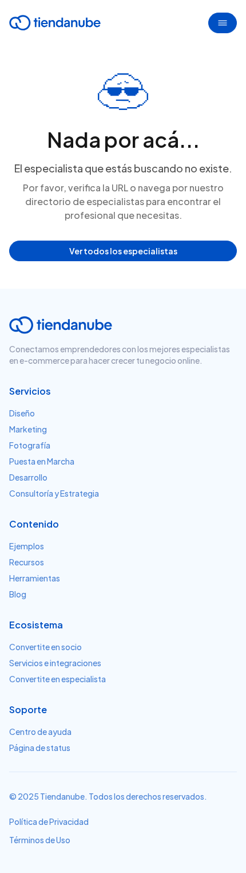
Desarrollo (28, 477)
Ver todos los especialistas (123, 251)
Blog (17, 594)
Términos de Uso (39, 840)
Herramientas (34, 578)
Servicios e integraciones (55, 663)
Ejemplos (26, 546)
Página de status (39, 747)
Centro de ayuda (40, 731)
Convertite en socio (45, 647)
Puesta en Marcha (41, 461)
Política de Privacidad (49, 821)
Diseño (22, 413)
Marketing (28, 429)
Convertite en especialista (57, 679)
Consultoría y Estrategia (54, 493)
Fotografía (29, 445)
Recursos (26, 562)
